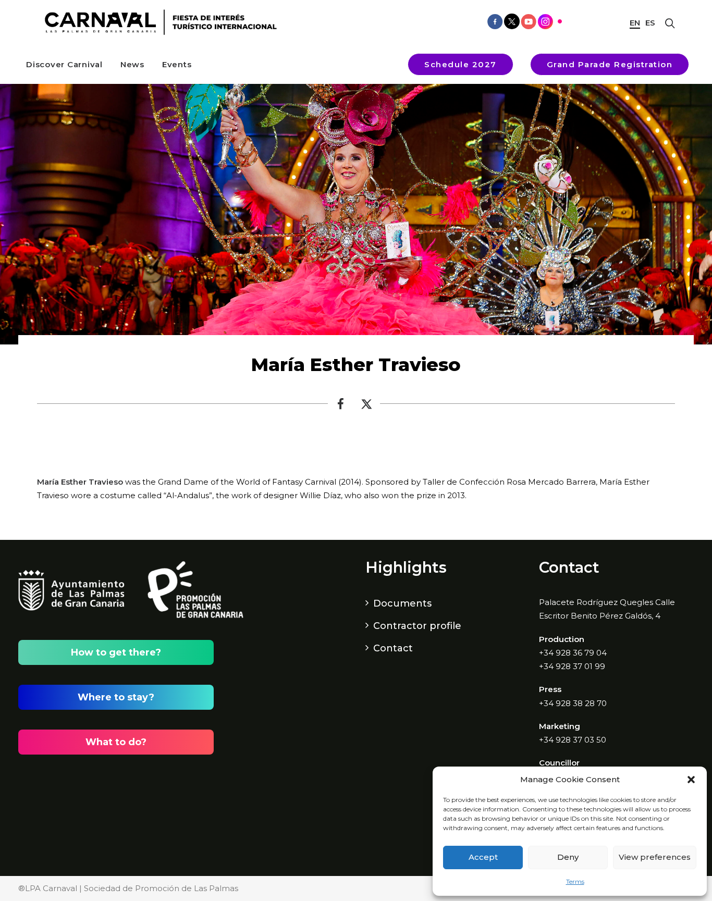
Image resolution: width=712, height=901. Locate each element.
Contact (393, 648)
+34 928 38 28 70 (573, 703)
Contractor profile (417, 626)
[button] (691, 779)
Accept (483, 857)
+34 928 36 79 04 (573, 653)
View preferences (655, 857)
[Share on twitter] (367, 406)
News (132, 64)
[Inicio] (157, 22)
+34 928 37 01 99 (572, 666)
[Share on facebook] (341, 406)
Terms (575, 881)
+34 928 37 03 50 (572, 740)
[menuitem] (64, 64)
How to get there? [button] (116, 652)
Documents (402, 603)
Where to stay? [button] (116, 697)
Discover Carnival (64, 64)
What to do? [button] (115, 742)
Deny (568, 857)
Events (177, 64)
